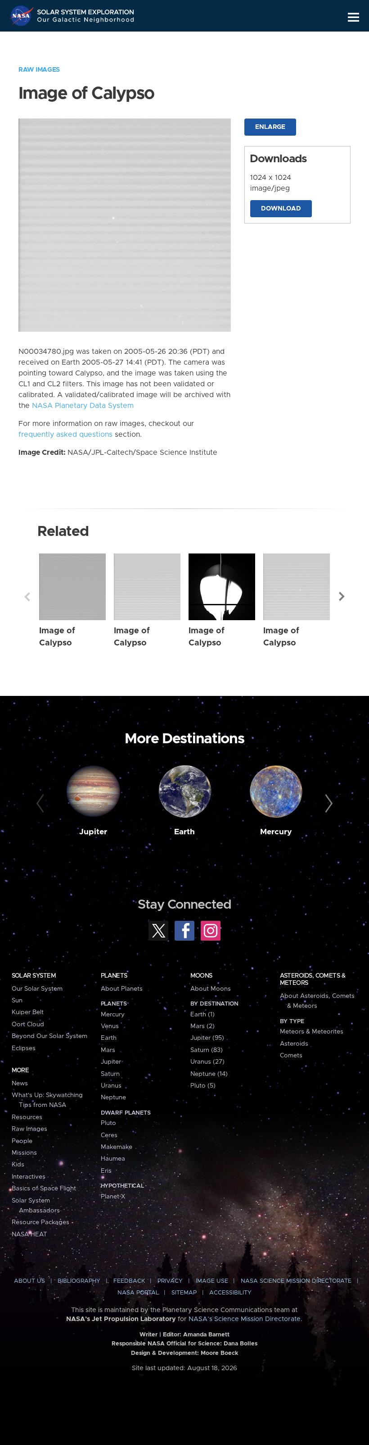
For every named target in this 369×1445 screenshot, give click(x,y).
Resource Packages (40, 1222)
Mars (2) (202, 1026)
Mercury (276, 832)
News (20, 1083)
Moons (201, 976)
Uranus (111, 1086)
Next (342, 596)
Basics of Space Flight (44, 1188)
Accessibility (230, 1293)
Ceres (109, 1135)
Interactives (28, 1177)
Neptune (113, 1097)
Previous (27, 596)
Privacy (170, 1281)
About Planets (122, 989)
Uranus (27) (207, 1062)
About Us (29, 1281)
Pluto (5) (203, 1086)
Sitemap (184, 1293)
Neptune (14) (209, 1074)
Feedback (129, 1281)
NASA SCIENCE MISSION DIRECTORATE (296, 1281)
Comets (291, 1055)
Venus (110, 1026)
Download (281, 209)
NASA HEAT (29, 1234)
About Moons (210, 989)
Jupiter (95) (207, 1038)
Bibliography (79, 1281)
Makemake (116, 1147)
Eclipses (24, 1048)
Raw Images (39, 70)
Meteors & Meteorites (311, 1032)
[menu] (353, 17)
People (22, 1141)
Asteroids (294, 1044)
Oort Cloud (28, 1024)
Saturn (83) (206, 1050)
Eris (106, 1171)
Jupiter (93, 832)
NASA (23, 16)
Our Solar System (37, 989)
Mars (108, 1050)
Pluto (108, 1123)
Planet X (113, 1196)
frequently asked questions (65, 434)
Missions (24, 1153)
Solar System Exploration (86, 10)
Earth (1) (202, 1014)
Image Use (212, 1281)
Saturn (110, 1074)
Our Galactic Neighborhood (86, 21)
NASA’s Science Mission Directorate (245, 1319)
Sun (17, 1000)
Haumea (113, 1159)
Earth (184, 832)
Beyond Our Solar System (49, 1036)
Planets (114, 976)
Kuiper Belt (28, 1012)
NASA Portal (138, 1293)
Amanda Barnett (206, 1335)
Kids (18, 1164)
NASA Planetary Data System (83, 405)
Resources (27, 1117)
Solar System (34, 976)
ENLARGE (270, 127)
